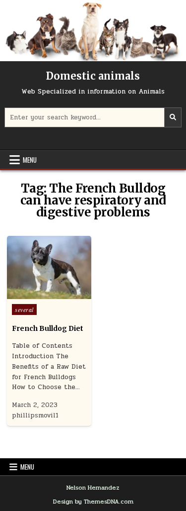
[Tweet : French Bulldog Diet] (27, 293)
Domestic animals (93, 76)
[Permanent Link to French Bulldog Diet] (49, 267)
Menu (30, 160)
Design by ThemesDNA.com (93, 502)
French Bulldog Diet (47, 328)
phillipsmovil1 (35, 415)
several (24, 309)
